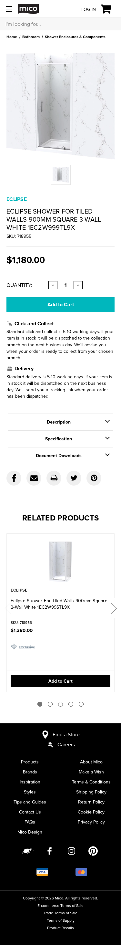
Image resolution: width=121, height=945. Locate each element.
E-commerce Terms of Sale (60, 905)
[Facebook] (13, 478)
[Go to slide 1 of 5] (39, 704)
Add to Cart (60, 681)
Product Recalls (60, 927)
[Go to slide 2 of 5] (50, 704)
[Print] (53, 478)
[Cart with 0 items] (109, 9)
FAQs (30, 822)
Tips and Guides (30, 802)
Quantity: (19, 285)
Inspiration (30, 782)
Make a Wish (91, 772)
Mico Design (29, 832)
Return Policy (91, 802)
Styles (30, 792)
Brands (30, 772)
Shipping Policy (91, 792)
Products (30, 762)
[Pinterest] (93, 478)
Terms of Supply (61, 920)
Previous (7, 608)
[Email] (33, 478)
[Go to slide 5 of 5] (81, 704)
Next (113, 608)
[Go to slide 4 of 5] (70, 704)
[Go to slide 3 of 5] (60, 704)
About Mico (91, 762)
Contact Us (30, 812)
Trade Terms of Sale (60, 913)
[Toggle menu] (9, 9)
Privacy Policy (91, 822)
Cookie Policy (91, 812)
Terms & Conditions (91, 782)
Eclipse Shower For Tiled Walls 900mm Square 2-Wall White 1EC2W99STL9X (59, 603)
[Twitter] (73, 478)
